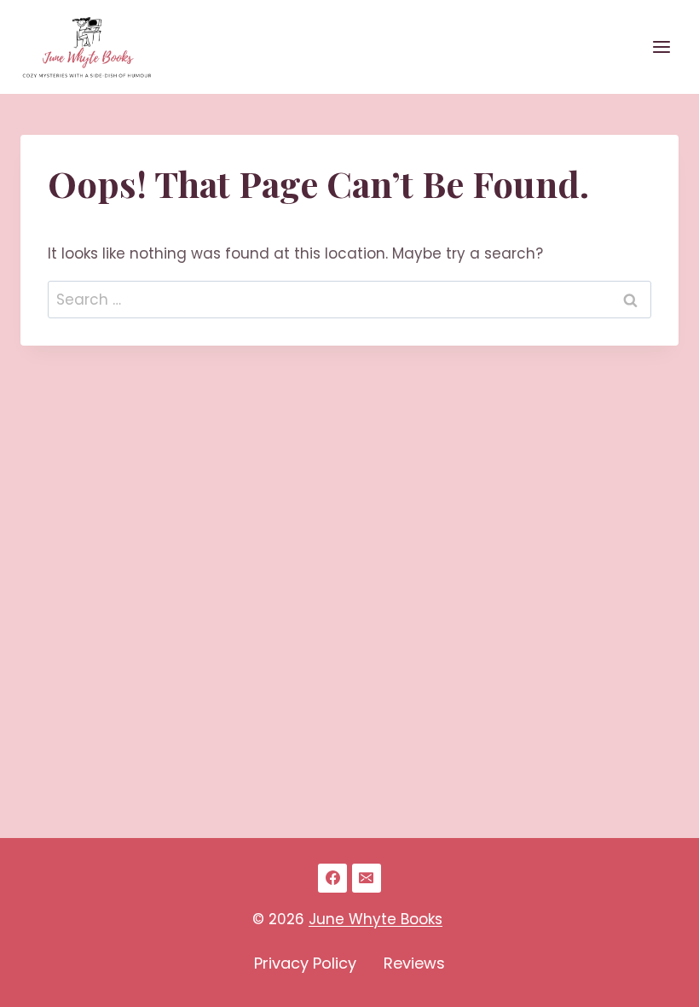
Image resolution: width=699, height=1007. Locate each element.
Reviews (414, 963)
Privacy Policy (305, 963)
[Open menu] (661, 46)
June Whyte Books (375, 919)
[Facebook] (332, 878)
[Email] (366, 878)
